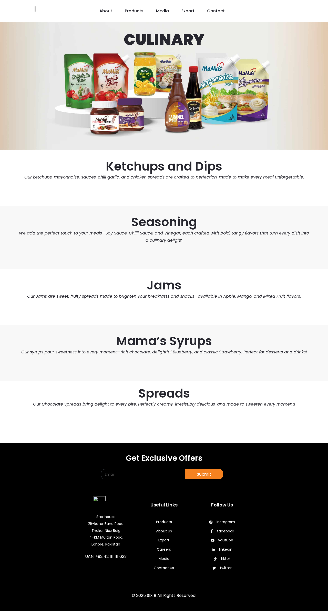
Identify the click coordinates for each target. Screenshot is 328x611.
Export (187, 11)
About (105, 11)
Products (134, 11)
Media (162, 11)
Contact (216, 11)
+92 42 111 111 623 (111, 556)
